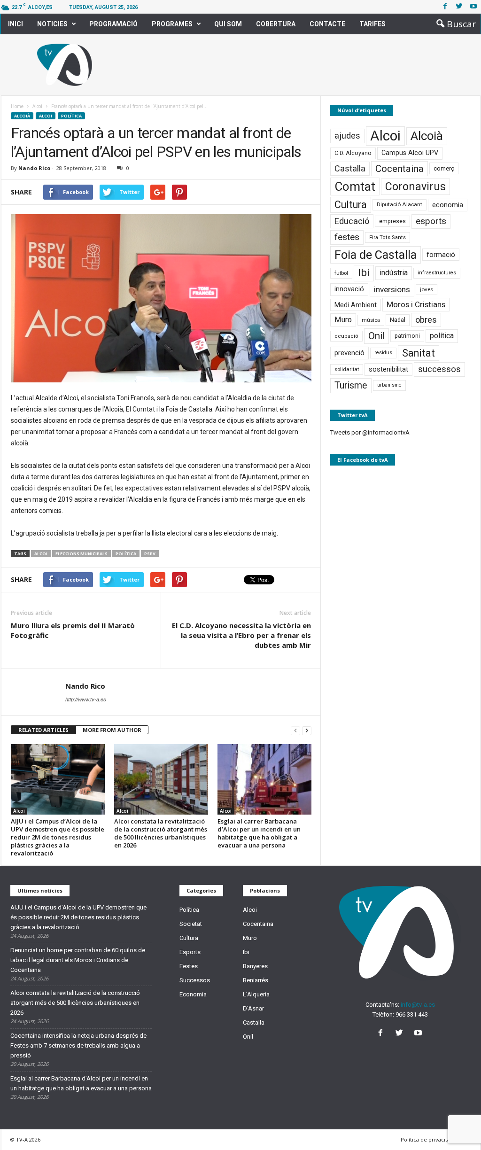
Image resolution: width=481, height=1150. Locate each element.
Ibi (364, 272)
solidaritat (346, 369)
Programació (113, 24)
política (126, 554)
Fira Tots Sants (387, 237)
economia (447, 205)
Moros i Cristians (416, 304)
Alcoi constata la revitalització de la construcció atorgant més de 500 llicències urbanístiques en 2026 (160, 833)
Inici (15, 24)
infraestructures (437, 273)
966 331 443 (412, 1014)
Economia (193, 994)
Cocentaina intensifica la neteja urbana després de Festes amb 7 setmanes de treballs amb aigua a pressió (78, 1045)
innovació (349, 289)
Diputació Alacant (399, 204)
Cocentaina (399, 168)
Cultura (350, 204)
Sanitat (418, 353)
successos (439, 369)
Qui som (228, 24)
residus (383, 353)
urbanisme (389, 385)
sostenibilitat (388, 369)
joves (426, 289)
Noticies (52, 24)
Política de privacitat (426, 1139)
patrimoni (407, 336)
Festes (188, 966)
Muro (343, 319)
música (371, 320)
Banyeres (255, 966)
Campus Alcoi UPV (409, 153)
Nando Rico (34, 167)
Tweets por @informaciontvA (370, 432)
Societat (190, 923)
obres (426, 320)
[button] (453, 24)
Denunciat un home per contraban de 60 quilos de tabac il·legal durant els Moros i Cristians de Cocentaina (77, 960)
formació (441, 254)
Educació (351, 221)
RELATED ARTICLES (43, 729)
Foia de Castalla (375, 255)
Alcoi (45, 116)
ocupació (346, 336)
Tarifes (372, 24)
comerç (444, 168)
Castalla (349, 168)
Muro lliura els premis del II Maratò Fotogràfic (73, 630)
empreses (392, 221)
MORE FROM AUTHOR (112, 729)
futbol (341, 273)
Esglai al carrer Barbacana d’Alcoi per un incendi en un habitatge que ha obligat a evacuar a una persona (259, 833)
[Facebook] (445, 7)
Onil (376, 336)
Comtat (354, 186)
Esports (190, 952)
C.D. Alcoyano (353, 152)
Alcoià (22, 116)
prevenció (349, 353)
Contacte (327, 24)
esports (431, 221)
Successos (194, 980)
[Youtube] (473, 7)
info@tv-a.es (418, 1004)
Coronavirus (415, 186)
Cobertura (275, 24)
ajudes (347, 135)
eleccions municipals (81, 554)
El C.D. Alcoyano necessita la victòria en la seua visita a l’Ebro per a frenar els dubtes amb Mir (241, 635)
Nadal (397, 319)
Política (71, 116)
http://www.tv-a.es (85, 699)
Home (17, 106)
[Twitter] (459, 7)
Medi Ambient (355, 305)
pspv (149, 554)
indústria (394, 272)
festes (346, 237)
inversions (392, 289)
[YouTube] (419, 1033)
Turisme (350, 385)
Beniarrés (255, 980)
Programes (172, 24)
